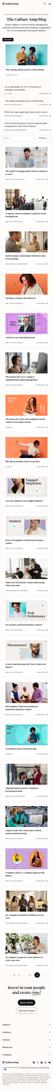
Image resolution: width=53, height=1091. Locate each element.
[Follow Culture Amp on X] (36, 1046)
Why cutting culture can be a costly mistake (25, 69)
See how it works (27, 1010)
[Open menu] (50, 4)
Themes (42, 138)
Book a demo (26, 1002)
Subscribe (23, 1051)
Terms (29, 1051)
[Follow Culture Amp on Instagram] (44, 1046)
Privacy (33, 1051)
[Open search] (45, 4)
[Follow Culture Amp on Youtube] (48, 1046)
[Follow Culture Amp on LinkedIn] (32, 1046)
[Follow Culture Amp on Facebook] (40, 1046)
